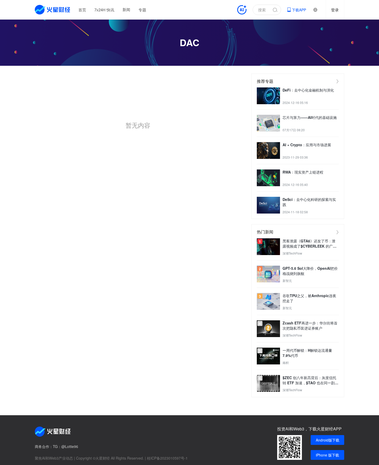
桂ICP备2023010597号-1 (167, 458)
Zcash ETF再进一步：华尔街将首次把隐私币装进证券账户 (310, 325)
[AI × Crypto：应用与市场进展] (268, 150)
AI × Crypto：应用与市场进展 (307, 144)
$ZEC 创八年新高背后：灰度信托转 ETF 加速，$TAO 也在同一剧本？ (309, 380)
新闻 (126, 9)
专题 (142, 9)
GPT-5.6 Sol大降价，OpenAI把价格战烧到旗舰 (310, 271)
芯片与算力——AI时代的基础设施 (310, 117)
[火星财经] (53, 9)
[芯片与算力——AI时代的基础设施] (268, 123)
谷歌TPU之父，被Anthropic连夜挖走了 (309, 298)
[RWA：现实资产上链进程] (268, 177)
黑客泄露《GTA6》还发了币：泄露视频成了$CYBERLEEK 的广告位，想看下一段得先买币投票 (309, 243)
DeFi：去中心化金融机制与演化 (308, 90)
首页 (82, 9)
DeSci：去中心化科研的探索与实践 (309, 202)
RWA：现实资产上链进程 (303, 172)
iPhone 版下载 (327, 455)
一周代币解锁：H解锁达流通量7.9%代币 (307, 353)
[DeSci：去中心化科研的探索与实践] (268, 205)
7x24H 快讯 (104, 9)
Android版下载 (327, 440)
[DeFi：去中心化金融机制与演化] (268, 95)
